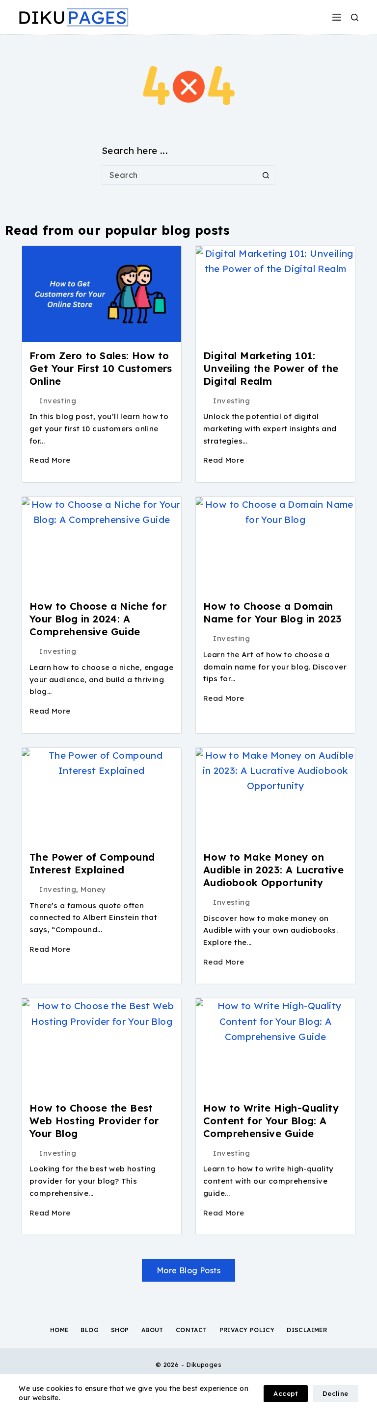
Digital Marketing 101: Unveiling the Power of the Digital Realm (270, 368)
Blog (90, 1330)
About (152, 1330)
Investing (57, 400)
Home (59, 1330)
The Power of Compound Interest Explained (92, 863)
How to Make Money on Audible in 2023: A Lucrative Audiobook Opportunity (273, 870)
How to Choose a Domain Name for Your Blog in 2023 (272, 612)
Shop (120, 1330)
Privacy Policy (247, 1330)
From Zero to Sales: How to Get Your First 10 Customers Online (100, 368)
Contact (191, 1330)
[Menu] (336, 17)
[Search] (354, 17)
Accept (285, 1393)
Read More (50, 460)
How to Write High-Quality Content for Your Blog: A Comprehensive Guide (271, 1121)
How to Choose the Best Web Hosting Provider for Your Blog (94, 1121)
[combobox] (179, 175)
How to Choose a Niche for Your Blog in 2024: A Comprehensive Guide (97, 619)
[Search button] (265, 175)
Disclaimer (307, 1330)
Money (93, 889)
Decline (336, 1393)
